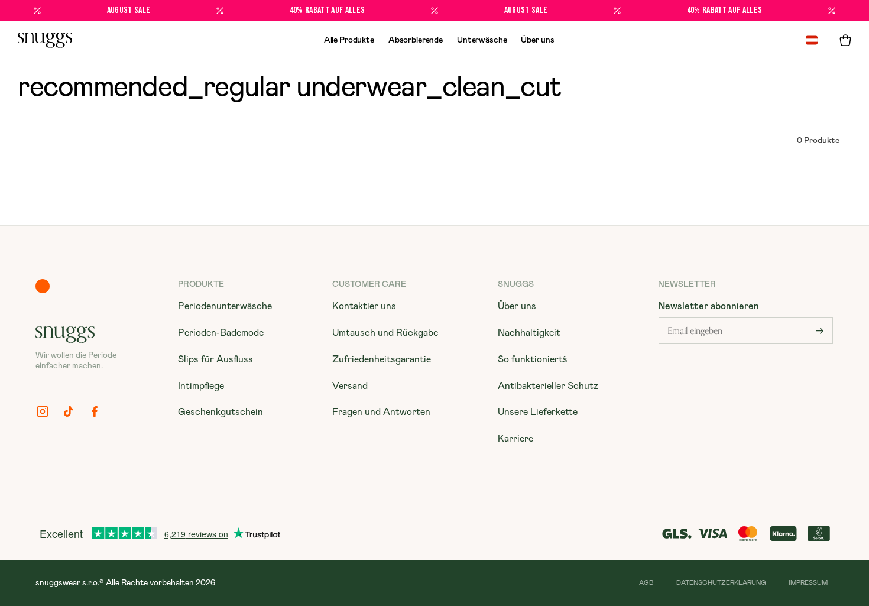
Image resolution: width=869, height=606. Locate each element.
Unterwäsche (482, 40)
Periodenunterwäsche (225, 306)
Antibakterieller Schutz (548, 386)
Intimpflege (201, 386)
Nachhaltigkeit (529, 333)
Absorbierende (415, 40)
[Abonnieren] (820, 331)
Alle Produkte (349, 40)
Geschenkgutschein (220, 412)
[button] (845, 40)
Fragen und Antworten (381, 412)
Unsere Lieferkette (538, 412)
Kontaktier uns (364, 306)
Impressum (808, 582)
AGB (646, 582)
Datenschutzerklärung (721, 582)
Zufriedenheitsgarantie (381, 359)
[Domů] (45, 40)
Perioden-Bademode (221, 333)
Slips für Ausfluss (215, 359)
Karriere (515, 438)
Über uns (537, 40)
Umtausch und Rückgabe (385, 333)
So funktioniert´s (533, 359)
